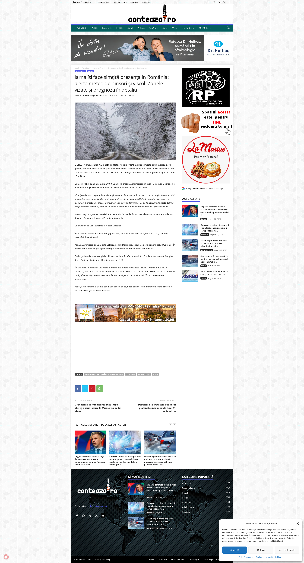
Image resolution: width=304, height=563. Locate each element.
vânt (148, 374)
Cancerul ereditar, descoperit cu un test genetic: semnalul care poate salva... (214, 228)
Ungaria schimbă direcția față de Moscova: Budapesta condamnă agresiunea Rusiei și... (214, 211)
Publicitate (146, 2)
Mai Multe (204, 28)
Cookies (151, 559)
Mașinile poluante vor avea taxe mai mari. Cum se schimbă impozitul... (213, 243)
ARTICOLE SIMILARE (87, 424)
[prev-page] (170, 424)
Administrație (188, 28)
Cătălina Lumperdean (91, 95)
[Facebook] (209, 2)
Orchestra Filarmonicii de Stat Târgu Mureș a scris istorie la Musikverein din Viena (98, 408)
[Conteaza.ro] (152, 13)
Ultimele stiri (120, 2)
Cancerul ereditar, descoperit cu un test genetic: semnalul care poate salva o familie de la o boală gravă (125, 460)
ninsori (141, 374)
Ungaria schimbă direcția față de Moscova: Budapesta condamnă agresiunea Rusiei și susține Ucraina (90, 460)
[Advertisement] (125, 347)
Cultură (141, 28)
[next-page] (174, 424)
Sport (165, 28)
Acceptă (234, 550)
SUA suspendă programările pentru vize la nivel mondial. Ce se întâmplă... (214, 259)
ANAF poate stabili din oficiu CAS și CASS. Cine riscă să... (214, 273)
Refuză (261, 550)
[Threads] (229, 2)
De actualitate (206, 250)
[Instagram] (214, 2)
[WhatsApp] (99, 388)
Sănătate (153, 28)
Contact (134, 2)
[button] (297, 523)
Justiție (119, 28)
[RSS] (219, 2)
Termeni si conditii (177, 559)
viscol (155, 374)
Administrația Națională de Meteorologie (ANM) (104, 374)
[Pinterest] (92, 388)
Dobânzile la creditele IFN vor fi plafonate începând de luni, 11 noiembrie (157, 408)
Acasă (77, 68)
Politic (95, 28)
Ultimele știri (194, 559)
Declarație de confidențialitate (268, 557)
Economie (107, 28)
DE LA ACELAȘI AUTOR (113, 424)
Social (130, 28)
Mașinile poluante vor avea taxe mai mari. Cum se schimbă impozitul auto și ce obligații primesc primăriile (160, 460)
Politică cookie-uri (246, 557)
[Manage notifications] (6, 556)
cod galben (130, 374)
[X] (224, 2)
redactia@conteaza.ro (98, 506)
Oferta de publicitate (211, 559)
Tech (174, 28)
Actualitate (82, 28)
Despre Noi (162, 559)
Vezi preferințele (287, 550)
